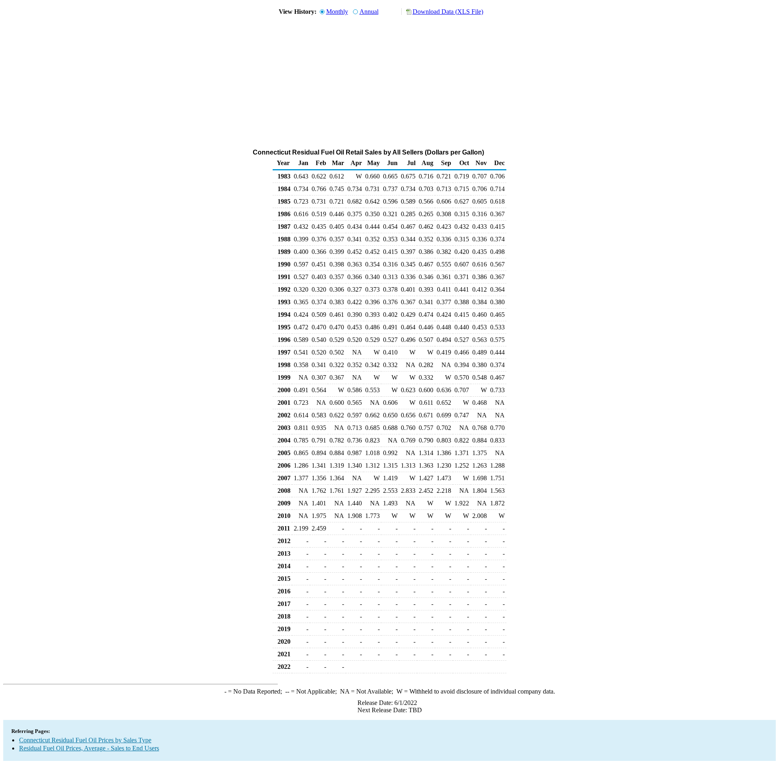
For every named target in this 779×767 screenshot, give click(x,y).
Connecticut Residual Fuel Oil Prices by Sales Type (85, 740)
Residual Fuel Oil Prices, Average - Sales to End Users (89, 748)
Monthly (337, 11)
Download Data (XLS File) (448, 11)
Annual (369, 11)
